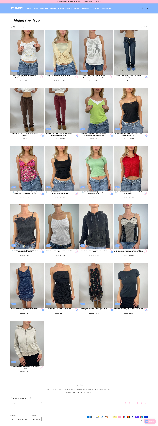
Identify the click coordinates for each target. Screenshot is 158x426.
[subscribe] (41, 403)
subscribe (68, 392)
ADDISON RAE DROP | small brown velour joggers (25, 134)
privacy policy (58, 389)
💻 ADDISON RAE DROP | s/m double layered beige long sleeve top (58, 76)
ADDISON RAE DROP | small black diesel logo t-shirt (128, 309)
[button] (65, 8)
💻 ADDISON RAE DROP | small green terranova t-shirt (94, 192)
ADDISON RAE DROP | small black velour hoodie (94, 250)
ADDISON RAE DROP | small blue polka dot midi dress (24, 309)
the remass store (79, 392)
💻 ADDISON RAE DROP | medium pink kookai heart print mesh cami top (25, 192)
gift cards (90, 392)
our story (102, 389)
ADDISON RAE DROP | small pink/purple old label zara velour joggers (59, 134)
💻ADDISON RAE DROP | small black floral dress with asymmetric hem (93, 309)
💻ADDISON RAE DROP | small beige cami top (59, 250)
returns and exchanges (85, 389)
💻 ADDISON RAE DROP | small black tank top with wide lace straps (59, 192)
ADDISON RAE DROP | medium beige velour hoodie (25, 367)
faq (109, 389)
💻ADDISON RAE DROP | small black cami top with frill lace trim (25, 250)
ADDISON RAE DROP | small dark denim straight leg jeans (128, 76)
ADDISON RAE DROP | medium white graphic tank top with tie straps (93, 76)
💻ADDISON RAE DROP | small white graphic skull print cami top (24, 76)
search (49, 389)
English (35, 419)
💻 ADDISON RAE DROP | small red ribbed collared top (128, 192)
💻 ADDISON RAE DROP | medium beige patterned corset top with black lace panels (128, 250)
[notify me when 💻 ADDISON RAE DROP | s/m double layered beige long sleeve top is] (76, 76)
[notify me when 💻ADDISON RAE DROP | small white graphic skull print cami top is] (42, 76)
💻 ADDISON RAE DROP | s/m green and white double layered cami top (94, 134)
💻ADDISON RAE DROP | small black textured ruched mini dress (59, 309)
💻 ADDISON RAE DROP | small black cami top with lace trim (128, 134)
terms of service (70, 389)
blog (96, 389)
